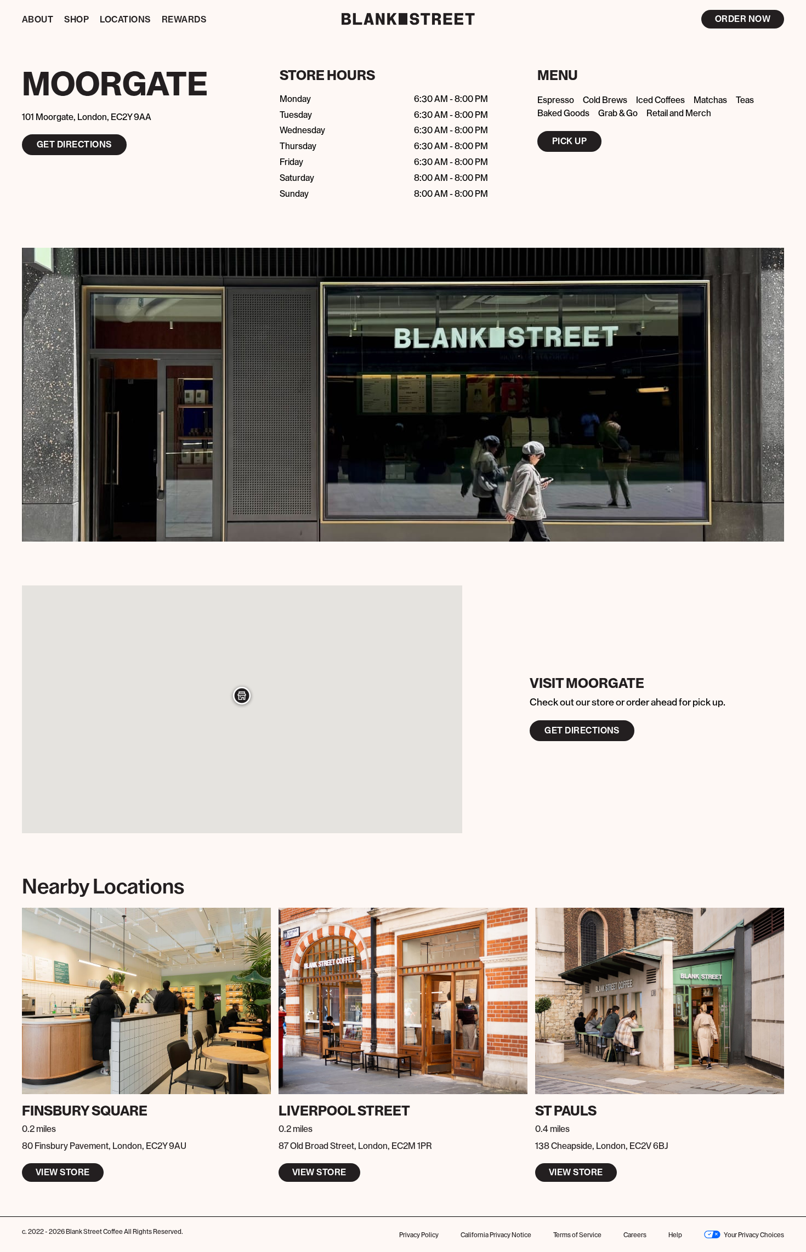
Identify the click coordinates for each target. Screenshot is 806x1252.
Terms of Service (577, 1235)
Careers (634, 1235)
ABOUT (37, 19)
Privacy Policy (419, 1235)
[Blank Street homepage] (403, 19)
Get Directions (582, 730)
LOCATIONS (125, 19)
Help (675, 1235)
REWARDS (184, 19)
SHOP (76, 19)
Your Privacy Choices (754, 1235)
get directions (74, 144)
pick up (569, 141)
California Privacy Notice (496, 1235)
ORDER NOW (742, 19)
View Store (63, 1172)
